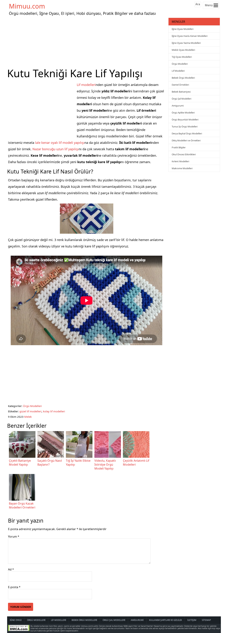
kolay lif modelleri (54, 411)
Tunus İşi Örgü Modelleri (185, 126)
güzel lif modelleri (30, 411)
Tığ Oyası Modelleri (182, 56)
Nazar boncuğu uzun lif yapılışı (55, 149)
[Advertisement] (87, 41)
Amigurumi (178, 105)
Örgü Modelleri (32, 406)
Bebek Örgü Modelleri (183, 77)
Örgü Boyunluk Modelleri (185, 119)
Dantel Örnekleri (180, 84)
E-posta (14, 587)
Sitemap (206, 620)
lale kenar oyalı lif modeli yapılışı (59, 142)
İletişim (191, 620)
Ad (11, 569)
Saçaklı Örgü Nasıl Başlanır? (49, 462)
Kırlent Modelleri (180, 161)
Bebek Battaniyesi (181, 91)
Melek (28, 416)
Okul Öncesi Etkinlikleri (184, 154)
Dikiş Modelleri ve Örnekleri (186, 140)
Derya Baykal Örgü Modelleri (187, 133)
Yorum (13, 536)
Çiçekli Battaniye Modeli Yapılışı (20, 462)
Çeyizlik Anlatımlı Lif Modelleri (136, 462)
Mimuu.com (27, 6)
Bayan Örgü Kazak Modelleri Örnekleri (22, 505)
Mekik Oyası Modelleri (183, 49)
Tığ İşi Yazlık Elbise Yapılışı (78, 462)
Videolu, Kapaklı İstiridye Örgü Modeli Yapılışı (105, 464)
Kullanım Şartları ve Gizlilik (165, 620)
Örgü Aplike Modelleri (183, 112)
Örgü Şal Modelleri (181, 98)
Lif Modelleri (178, 70)
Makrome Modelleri (182, 168)
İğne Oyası (16, 620)
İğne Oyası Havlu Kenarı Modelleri (190, 36)
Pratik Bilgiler (179, 147)
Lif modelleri (86, 85)
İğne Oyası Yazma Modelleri (186, 42)
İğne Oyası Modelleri (182, 29)
